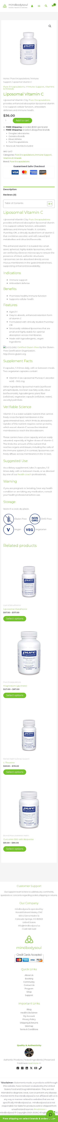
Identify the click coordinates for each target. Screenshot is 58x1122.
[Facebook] (18, 1068)
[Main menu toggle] (39, 6)
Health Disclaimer (29, 1012)
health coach (24, 474)
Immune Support (35, 86)
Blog (29, 1009)
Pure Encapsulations (20, 78)
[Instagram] (22, 1068)
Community (29, 982)
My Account (29, 1016)
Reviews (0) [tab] (9, 194)
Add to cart (22, 120)
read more (33, 1063)
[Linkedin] (26, 1068)
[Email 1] (35, 1068)
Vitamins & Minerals (12, 158)
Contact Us (29, 985)
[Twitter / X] (31, 1068)
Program (29, 988)
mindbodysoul (18, 4)
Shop (29, 992)
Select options (14, 618)
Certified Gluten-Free (28, 347)
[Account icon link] (32, 6)
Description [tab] (10, 189)
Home (6, 78)
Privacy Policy (29, 1019)
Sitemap (29, 1026)
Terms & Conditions (29, 1029)
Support (29, 995)
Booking (29, 978)
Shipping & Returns (29, 1023)
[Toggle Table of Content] (48, 203)
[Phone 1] (40, 1068)
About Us (29, 975)
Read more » (40, 1109)
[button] (46, 6)
